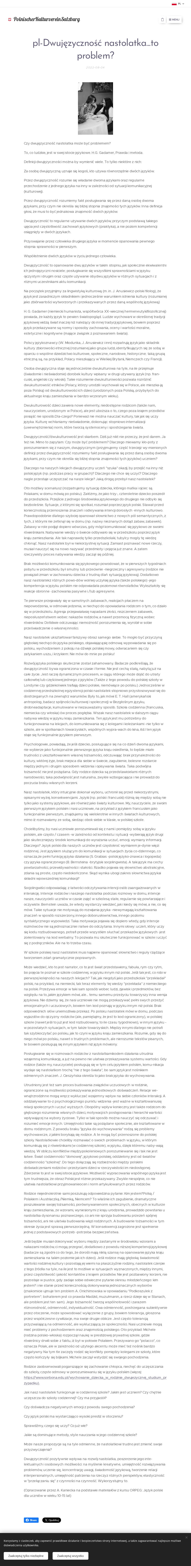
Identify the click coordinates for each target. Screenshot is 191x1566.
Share (33, 1520)
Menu (175, 19)
